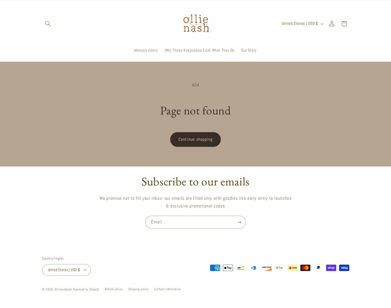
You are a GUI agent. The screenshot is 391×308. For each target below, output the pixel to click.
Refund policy (114, 289)
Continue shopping (195, 139)
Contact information (167, 289)
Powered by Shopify (86, 289)
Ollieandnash (63, 289)
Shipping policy (138, 289)
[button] (48, 24)
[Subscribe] (239, 222)
